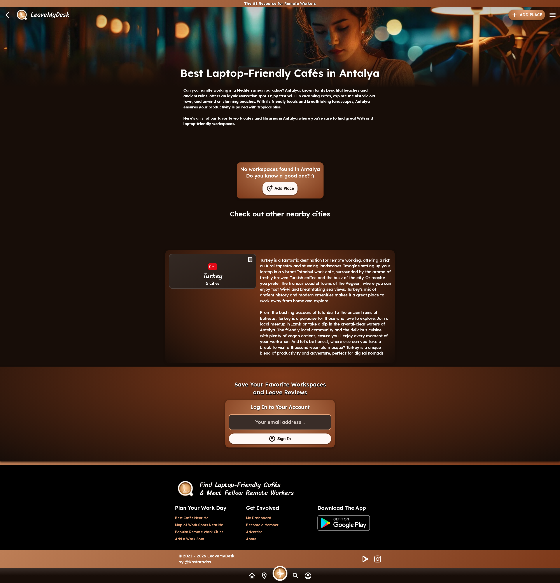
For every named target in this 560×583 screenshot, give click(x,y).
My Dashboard (258, 518)
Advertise (254, 532)
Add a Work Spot (190, 539)
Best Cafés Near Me (191, 518)
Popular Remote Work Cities (199, 532)
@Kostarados (198, 561)
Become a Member (262, 525)
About (251, 539)
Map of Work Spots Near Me (199, 525)
